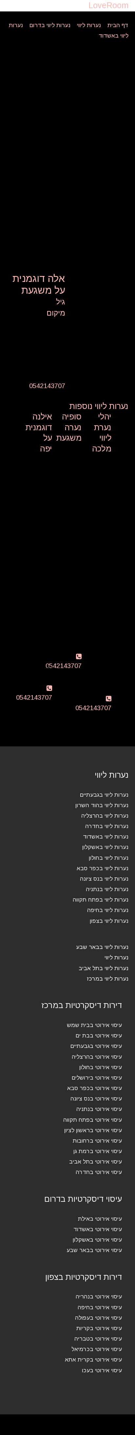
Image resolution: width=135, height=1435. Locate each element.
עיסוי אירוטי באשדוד (97, 1229)
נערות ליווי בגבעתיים (104, 794)
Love (108, 5)
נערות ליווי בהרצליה (104, 815)
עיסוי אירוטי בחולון (100, 1067)
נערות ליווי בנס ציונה (104, 878)
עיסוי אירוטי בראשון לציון (93, 1130)
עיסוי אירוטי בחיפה (100, 1307)
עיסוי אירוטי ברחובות (97, 1140)
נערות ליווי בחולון (108, 858)
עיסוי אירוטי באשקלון (97, 1239)
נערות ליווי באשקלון (105, 847)
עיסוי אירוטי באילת (100, 1218)
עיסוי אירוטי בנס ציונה (96, 1098)
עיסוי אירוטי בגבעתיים (96, 1046)
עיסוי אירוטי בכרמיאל (96, 1349)
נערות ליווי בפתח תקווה (100, 899)
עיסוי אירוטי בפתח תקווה (92, 1120)
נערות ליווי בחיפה (107, 910)
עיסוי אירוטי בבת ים (99, 1035)
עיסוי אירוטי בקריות (99, 1328)
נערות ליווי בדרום (49, 25)
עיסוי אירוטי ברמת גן (97, 1151)
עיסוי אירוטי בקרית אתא (93, 1359)
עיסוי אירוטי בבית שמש (94, 1025)
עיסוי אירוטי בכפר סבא (94, 1088)
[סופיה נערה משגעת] (70, 458)
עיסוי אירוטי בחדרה (99, 1172)
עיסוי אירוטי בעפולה (98, 1317)
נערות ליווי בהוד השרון (101, 805)
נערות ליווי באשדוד (105, 836)
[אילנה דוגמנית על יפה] (40, 468)
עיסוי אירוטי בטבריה (98, 1338)
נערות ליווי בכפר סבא (102, 868)
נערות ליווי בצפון (109, 921)
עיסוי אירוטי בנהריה (99, 1296)
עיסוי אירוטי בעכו (102, 1370)
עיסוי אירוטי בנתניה (99, 1109)
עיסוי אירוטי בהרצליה (97, 1056)
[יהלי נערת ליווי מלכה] (99, 468)
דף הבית (117, 25)
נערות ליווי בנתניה (107, 889)
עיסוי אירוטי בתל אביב (95, 1161)
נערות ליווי (89, 25)
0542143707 (47, 385)
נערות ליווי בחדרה (106, 826)
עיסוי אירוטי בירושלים (97, 1077)
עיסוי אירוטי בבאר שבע (94, 1250)
